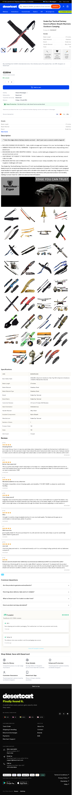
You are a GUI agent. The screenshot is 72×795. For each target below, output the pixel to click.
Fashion (35, 11)
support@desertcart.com (15, 760)
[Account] (63, 6)
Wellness (5, 11)
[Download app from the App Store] (22, 783)
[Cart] (67, 6)
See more (4, 132)
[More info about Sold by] (27, 92)
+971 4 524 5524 (12, 767)
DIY (42, 11)
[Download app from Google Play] (9, 783)
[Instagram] (59, 713)
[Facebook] (67, 713)
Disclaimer (65, 781)
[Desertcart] (10, 6)
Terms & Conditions (61, 775)
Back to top (36, 686)
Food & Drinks (26, 11)
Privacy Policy (63, 778)
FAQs (66, 784)
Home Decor (15, 11)
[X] (63, 713)
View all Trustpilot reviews (36, 648)
